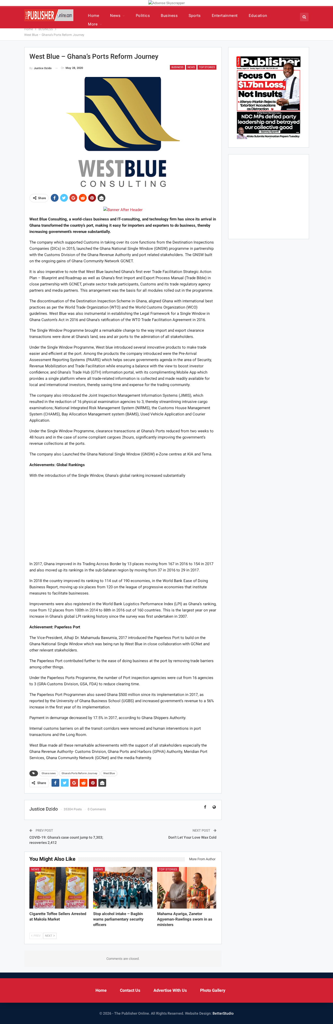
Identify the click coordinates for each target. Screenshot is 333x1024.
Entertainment (225, 15)
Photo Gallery (212, 990)
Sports (195, 15)
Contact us (130, 990)
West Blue (109, 773)
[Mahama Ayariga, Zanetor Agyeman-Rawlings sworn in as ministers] (186, 887)
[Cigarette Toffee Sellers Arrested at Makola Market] (59, 887)
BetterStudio (223, 1013)
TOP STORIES (207, 67)
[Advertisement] (122, 519)
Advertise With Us (170, 990)
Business (169, 15)
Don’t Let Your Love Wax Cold (192, 837)
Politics (143, 15)
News (115, 15)
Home (93, 15)
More (93, 24)
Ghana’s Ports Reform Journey (79, 773)
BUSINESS (177, 67)
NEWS (191, 67)
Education (258, 15)
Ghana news (49, 773)
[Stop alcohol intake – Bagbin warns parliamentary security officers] (122, 887)
